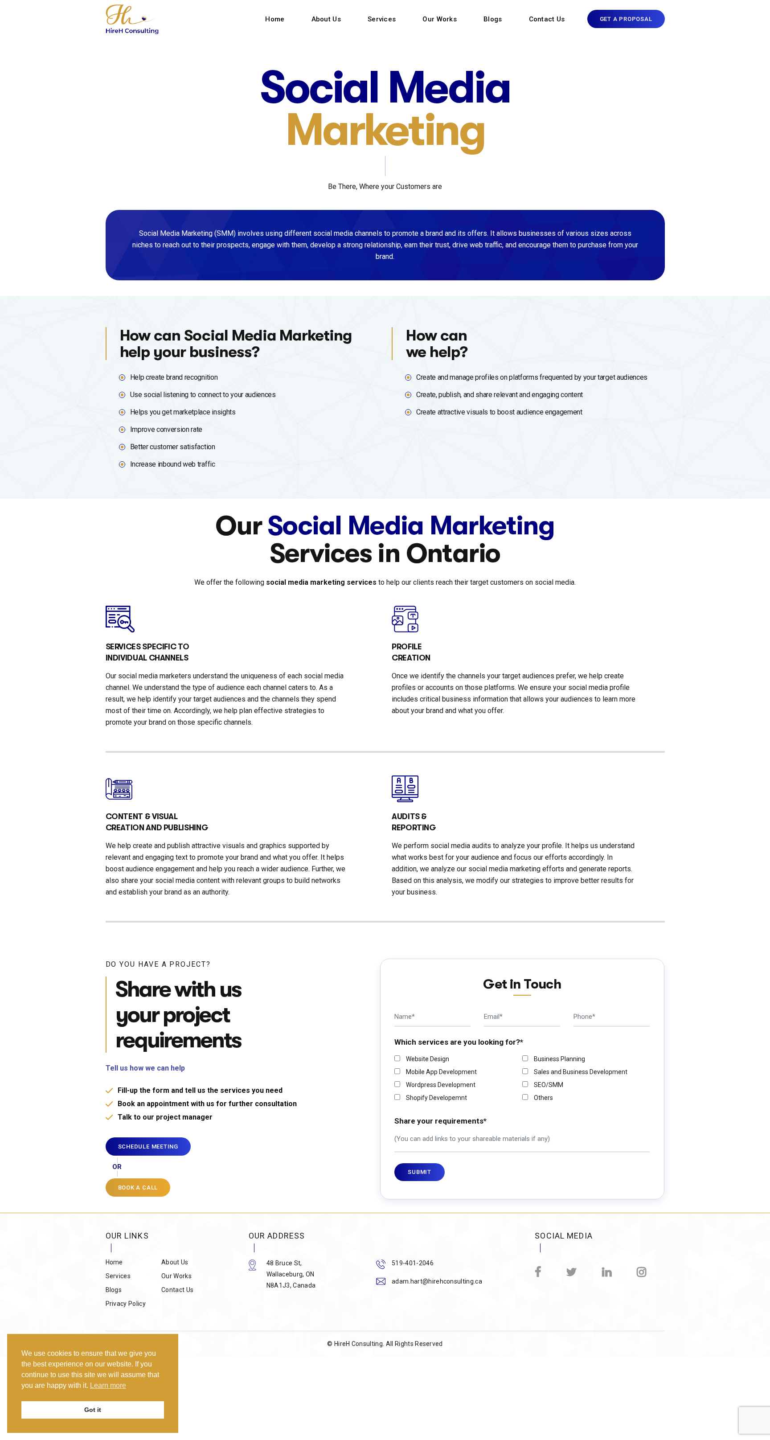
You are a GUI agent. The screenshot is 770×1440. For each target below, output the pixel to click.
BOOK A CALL (138, 1187)
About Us (326, 19)
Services (382, 19)
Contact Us (547, 19)
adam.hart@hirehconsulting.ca (437, 1281)
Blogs (492, 19)
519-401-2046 (413, 1263)
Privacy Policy (126, 1303)
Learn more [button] (108, 1385)
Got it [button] (92, 1409)
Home (274, 19)
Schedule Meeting (148, 1146)
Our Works (439, 19)
